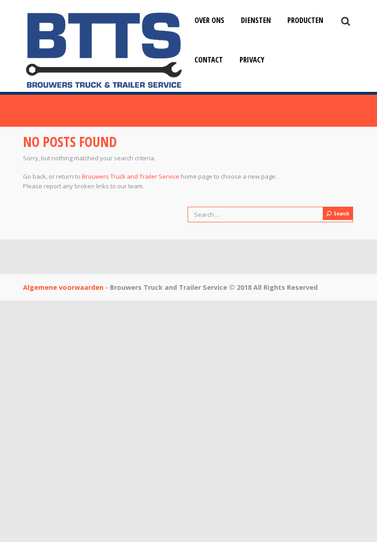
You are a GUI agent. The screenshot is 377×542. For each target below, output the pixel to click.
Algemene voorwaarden (63, 287)
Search (341, 213)
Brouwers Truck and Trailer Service (130, 176)
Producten (305, 20)
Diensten (256, 20)
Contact (208, 59)
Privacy (252, 59)
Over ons (209, 20)
